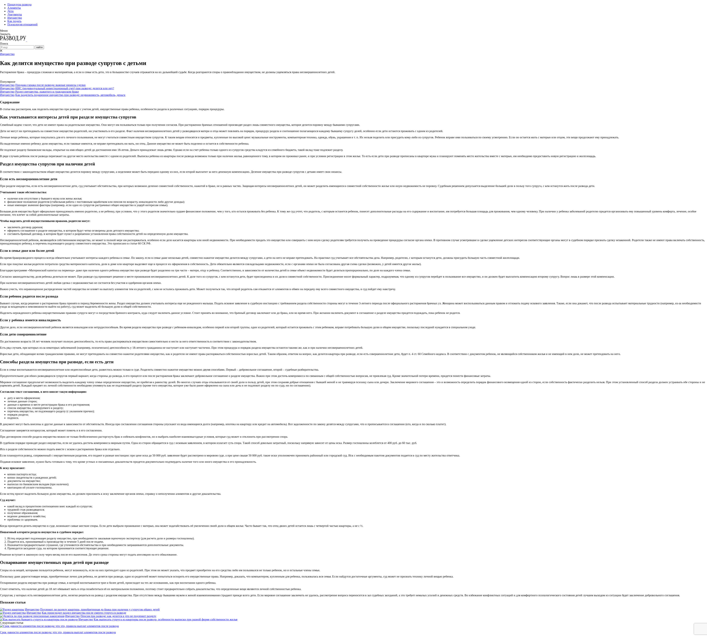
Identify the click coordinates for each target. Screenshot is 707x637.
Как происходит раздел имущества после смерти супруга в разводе (84, 612)
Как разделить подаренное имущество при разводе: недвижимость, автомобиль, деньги (70, 95)
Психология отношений (22, 24)
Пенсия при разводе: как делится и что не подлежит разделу (118, 616)
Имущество (14, 17)
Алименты (14, 7)
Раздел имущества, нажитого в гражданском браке (47, 91)
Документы (14, 14)
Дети (10, 11)
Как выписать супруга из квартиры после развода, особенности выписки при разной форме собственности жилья (165, 619)
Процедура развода (19, 4)
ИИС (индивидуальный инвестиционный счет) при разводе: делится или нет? (64, 88)
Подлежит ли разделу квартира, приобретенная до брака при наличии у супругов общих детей (100, 609)
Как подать (14, 21)
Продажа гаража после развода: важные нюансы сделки (50, 85)
